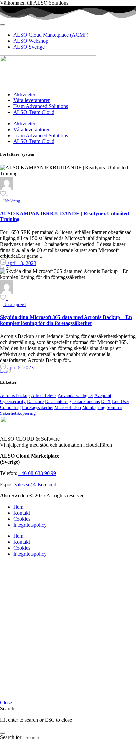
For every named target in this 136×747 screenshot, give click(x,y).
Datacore (35, 401)
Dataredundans (86, 401)
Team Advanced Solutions (40, 106)
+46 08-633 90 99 (37, 473)
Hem (18, 507)
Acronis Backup (15, 395)
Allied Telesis (43, 395)
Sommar (114, 407)
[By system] (6, 188)
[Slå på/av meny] (2, 25)
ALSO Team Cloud (33, 112)
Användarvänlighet (75, 395)
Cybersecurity (13, 401)
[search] (2, 733)
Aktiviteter (24, 94)
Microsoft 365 (67, 407)
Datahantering (58, 401)
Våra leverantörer (31, 100)
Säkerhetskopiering (18, 413)
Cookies (21, 519)
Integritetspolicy (30, 525)
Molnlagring (93, 407)
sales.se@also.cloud (35, 484)
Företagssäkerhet (37, 407)
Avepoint (102, 395)
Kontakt (21, 513)
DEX (106, 401)
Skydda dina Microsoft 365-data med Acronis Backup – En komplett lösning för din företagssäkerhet (66, 320)
